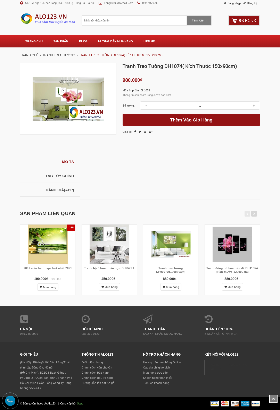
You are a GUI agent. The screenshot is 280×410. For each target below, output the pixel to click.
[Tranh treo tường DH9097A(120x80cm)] (170, 244)
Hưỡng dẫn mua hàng (115, 41)
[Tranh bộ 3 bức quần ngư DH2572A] (109, 244)
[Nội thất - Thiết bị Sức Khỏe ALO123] (47, 18)
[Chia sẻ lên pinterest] (145, 131)
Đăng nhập (234, 3)
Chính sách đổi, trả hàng (98, 377)
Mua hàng (49, 287)
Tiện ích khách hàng (156, 382)
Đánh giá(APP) (60, 190)
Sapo (80, 403)
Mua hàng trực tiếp (155, 372)
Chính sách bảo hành (95, 372)
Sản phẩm (60, 41)
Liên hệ (149, 41)
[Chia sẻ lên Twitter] (140, 131)
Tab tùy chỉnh (60, 176)
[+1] (151, 131)
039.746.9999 (150, 2)
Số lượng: (129, 105)
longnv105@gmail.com (118, 2)
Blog (83, 41)
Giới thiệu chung (92, 362)
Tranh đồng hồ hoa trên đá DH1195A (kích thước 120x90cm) (232, 269)
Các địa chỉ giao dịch (156, 367)
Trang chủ (34, 41)
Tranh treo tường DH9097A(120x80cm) (170, 269)
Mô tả (68, 162)
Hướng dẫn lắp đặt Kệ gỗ (98, 382)
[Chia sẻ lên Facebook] (135, 131)
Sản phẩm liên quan (47, 213)
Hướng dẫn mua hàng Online (162, 362)
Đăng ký (252, 3)
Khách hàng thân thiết (157, 377)
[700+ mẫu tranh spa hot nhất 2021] (47, 244)
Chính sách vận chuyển (97, 367)
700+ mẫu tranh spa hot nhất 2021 (48, 268)
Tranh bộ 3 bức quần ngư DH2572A (109, 268)
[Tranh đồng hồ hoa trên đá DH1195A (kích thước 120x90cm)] (232, 244)
